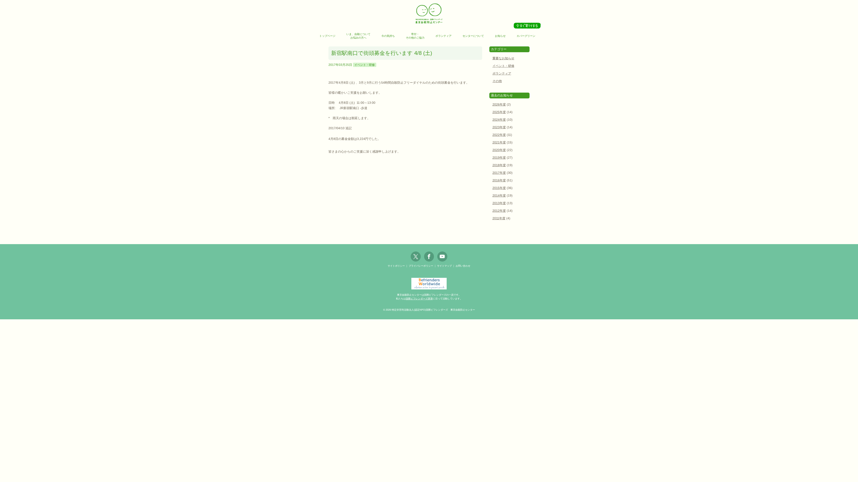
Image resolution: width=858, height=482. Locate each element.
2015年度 (499, 188)
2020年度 (499, 150)
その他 (497, 81)
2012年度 (499, 210)
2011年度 (498, 218)
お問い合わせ (463, 265)
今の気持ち (388, 35)
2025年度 (499, 112)
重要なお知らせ (503, 58)
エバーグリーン (526, 35)
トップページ (327, 35)
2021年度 (499, 142)
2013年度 (499, 203)
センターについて (473, 35)
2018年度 (499, 165)
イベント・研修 (364, 64)
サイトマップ (444, 265)
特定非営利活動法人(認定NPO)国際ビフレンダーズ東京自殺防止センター (429, 13)
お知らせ (500, 35)
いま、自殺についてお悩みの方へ (358, 36)
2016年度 (499, 180)
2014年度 (499, 195)
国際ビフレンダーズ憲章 (419, 298)
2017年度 (499, 173)
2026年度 (499, 104)
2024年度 (499, 119)
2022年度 (499, 135)
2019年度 (499, 157)
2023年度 (499, 127)
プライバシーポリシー (421, 265)
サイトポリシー (396, 265)
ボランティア (443, 35)
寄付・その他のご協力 (415, 36)
